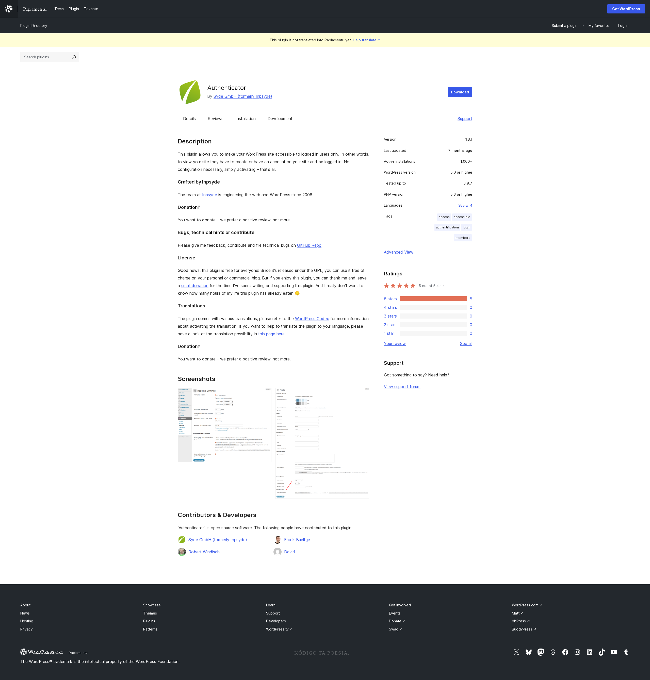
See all (466, 343)
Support (465, 118)
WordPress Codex (312, 318)
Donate (397, 621)
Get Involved (400, 605)
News (25, 613)
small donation (194, 285)
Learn (270, 605)
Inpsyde (209, 194)
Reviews (215, 118)
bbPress (521, 621)
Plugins (149, 621)
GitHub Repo (309, 245)
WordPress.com (527, 605)
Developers (276, 621)
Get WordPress (626, 9)
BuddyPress (524, 629)
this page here (271, 333)
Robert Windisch (204, 551)
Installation (245, 118)
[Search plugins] (74, 57)
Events (394, 613)
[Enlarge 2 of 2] (362, 394)
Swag (396, 629)
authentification (447, 227)
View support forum (402, 386)
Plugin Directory (33, 25)
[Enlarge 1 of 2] (264, 394)
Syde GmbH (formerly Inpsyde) (243, 96)
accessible (462, 217)
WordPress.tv (279, 629)
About (25, 605)
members (463, 238)
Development (280, 118)
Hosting (26, 621)
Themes (150, 613)
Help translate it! (367, 40)
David (289, 551)
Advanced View (398, 252)
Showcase (152, 605)
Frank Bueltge (297, 539)
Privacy (26, 629)
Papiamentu (78, 653)
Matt (518, 613)
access (444, 217)
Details (189, 118)
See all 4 (465, 205)
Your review (395, 343)
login (466, 227)
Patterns (150, 629)
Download (460, 92)
